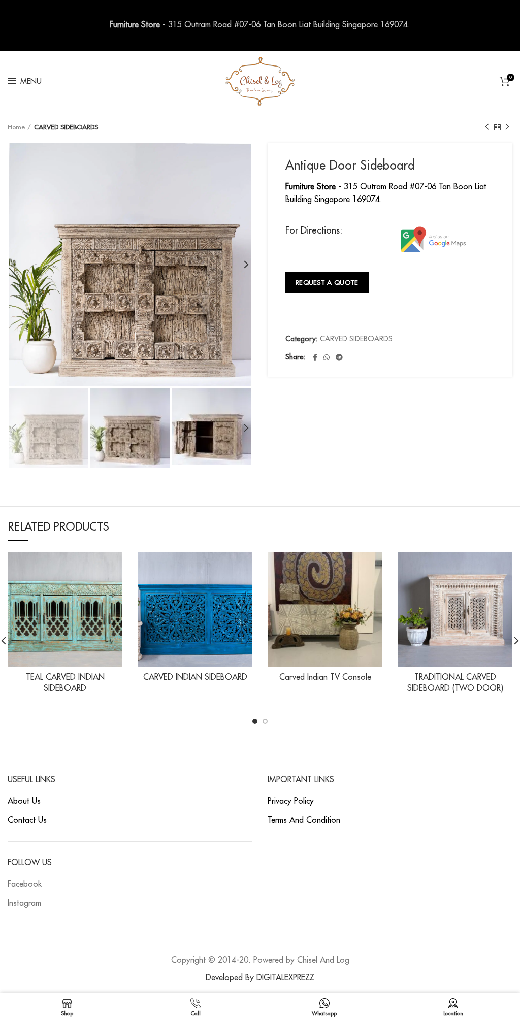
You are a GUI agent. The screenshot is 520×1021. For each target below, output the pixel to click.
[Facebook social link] (315, 357)
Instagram (24, 903)
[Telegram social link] (339, 357)
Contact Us (27, 820)
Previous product (487, 127)
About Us (24, 801)
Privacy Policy (291, 801)
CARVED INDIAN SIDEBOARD (195, 677)
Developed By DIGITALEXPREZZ (260, 978)
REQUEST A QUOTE (327, 282)
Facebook (25, 884)
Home (16, 127)
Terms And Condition (304, 820)
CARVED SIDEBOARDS (66, 127)
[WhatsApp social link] (326, 357)
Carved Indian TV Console (325, 677)
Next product (507, 127)
